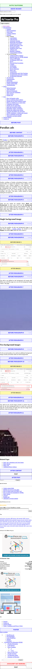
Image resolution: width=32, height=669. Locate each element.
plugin (5, 525)
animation (27, 518)
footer (20, 523)
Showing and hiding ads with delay (16, 111)
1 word (29, 332)
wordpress (2, 527)
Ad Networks (10, 77)
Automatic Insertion (15, 41)
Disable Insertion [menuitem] (12, 653)
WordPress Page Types (16, 48)
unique (27, 525)
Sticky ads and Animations (13, 92)
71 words (29, 178)
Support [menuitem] (9, 639)
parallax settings (16, 229)
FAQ (4, 97)
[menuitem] (17, 660)
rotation (8, 525)
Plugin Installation (11, 30)
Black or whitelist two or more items (16, 102)
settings (17, 525)
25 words (29, 276)
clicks (1, 521)
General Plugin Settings (16, 52)
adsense (14, 518)
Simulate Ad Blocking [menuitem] (13, 657)
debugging (28, 521)
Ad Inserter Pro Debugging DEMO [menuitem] (13, 642)
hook (1, 524)
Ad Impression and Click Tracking (19, 73)
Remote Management (12, 82)
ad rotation (8, 518)
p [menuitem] (11, 648)
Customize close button (13, 104)
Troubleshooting (11, 85)
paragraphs (23, 524)
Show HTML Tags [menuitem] (13, 652)
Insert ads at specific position (14, 107)
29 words (29, 223)
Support (5, 621)
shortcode (21, 525)
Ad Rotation (13, 66)
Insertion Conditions (15, 51)
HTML (6, 524)
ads (12, 518)
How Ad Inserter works (13, 98)
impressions (10, 524)
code (13, 521)
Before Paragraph (11, 88)
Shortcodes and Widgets (16, 42)
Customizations (11, 79)
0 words (29, 237)
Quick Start (9, 32)
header (28, 523)
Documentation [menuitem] (11, 636)
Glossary (9, 35)
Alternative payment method (14, 116)
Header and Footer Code (16, 45)
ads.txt (11, 61)
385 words (29, 132)
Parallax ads (10, 95)
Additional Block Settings (16, 55)
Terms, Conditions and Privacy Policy (13, 626)
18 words (29, 349)
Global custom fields (12, 83)
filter (18, 523)
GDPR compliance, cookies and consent (17, 113)
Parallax (5, 140)
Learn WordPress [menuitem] (11, 638)
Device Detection (14, 69)
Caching (12, 64)
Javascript (19, 524)
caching (30, 520)
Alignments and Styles (15, 44)
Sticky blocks (10, 94)
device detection (3, 522)
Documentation (7, 27)
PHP (27, 524)
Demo (4, 86)
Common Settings (11, 33)
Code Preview (13, 39)
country (16, 521)
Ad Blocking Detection (16, 76)
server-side (12, 525)
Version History (7, 117)
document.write (12, 523)
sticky (25, 525)
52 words (29, 199)
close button (9, 521)
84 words (29, 155)
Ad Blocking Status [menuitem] (13, 655)
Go (30, 511)
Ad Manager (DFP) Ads (16, 60)
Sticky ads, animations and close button (13, 462)
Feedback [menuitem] (9, 641)
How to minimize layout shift (14, 114)
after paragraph (19, 518)
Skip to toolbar (4, 632)
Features (9, 29)
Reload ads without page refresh (15, 110)
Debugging (9, 80)
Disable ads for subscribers (13, 105)
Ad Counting (13, 67)
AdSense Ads (13, 49)
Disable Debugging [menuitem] (13, 644)
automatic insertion (4, 520)
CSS (19, 521)
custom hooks (22, 521)
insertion (14, 524)
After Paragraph (11, 89)
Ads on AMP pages (15, 58)
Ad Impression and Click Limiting (19, 74)
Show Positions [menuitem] (12, 647)
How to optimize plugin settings (15, 99)
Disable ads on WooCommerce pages (16, 101)
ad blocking (2, 518)
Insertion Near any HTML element (19, 57)
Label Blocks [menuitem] (11, 645)
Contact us (6, 119)
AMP (24, 518)
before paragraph (13, 520)
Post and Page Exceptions (16, 63)
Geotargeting (13, 71)
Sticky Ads (13, 70)
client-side (4, 521)
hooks (3, 524)
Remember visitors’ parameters (14, 108)
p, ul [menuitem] (12, 650)
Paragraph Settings (15, 46)
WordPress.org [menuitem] (10, 635)
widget (30, 525)
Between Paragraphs (12, 91)
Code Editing (13, 38)
